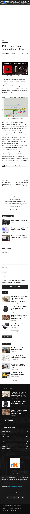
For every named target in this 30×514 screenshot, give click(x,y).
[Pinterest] (15, 57)
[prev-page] (3, 243)
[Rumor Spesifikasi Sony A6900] (6, 222)
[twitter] (19, 209)
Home (3, 39)
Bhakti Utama (6, 53)
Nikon (12, 165)
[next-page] (5, 243)
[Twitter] (12, 57)
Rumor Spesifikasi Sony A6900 (19, 220)
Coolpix (7, 165)
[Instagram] (18, 497)
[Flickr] (15, 497)
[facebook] (10, 209)
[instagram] (13, 209)
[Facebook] (8, 57)
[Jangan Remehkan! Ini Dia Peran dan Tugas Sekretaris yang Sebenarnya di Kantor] (6, 317)
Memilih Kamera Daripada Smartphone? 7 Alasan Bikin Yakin (18, 365)
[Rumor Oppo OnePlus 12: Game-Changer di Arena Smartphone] (6, 238)
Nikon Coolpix (18, 165)
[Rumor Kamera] (15, 463)
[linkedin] (16, 209)
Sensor (24, 165)
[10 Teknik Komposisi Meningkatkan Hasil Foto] (6, 375)
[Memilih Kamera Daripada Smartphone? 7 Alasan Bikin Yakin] (6, 366)
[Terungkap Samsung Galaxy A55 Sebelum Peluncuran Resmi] (6, 230)
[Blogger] (7, 497)
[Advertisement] (15, 20)
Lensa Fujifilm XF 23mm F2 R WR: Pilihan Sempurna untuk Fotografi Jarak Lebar (19, 308)
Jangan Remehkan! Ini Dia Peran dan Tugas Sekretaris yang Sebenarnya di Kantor (19, 317)
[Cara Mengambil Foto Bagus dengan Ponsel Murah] (6, 350)
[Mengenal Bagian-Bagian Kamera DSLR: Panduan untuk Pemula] (6, 358)
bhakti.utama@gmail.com (15, 486)
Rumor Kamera (8, 39)
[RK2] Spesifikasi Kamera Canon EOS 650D (7, 184)
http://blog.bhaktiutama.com (15, 199)
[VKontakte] (22, 497)
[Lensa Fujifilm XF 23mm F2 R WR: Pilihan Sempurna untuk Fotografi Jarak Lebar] (6, 309)
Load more (14, 331)
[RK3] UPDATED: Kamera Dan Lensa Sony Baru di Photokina (22, 184)
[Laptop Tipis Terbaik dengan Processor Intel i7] (6, 326)
